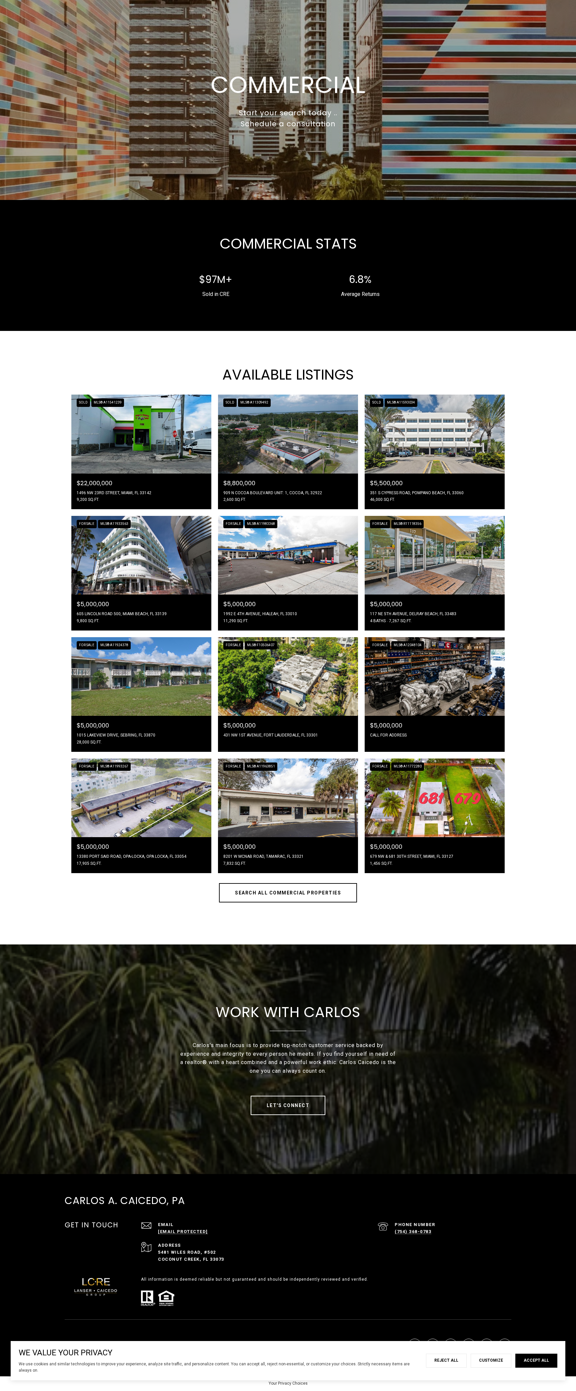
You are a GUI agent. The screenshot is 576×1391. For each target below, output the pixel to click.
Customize (491, 1360)
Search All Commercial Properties (288, 892)
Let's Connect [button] (288, 1105)
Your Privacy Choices (288, 1383)
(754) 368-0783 (413, 1231)
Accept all (536, 1360)
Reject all (446, 1360)
